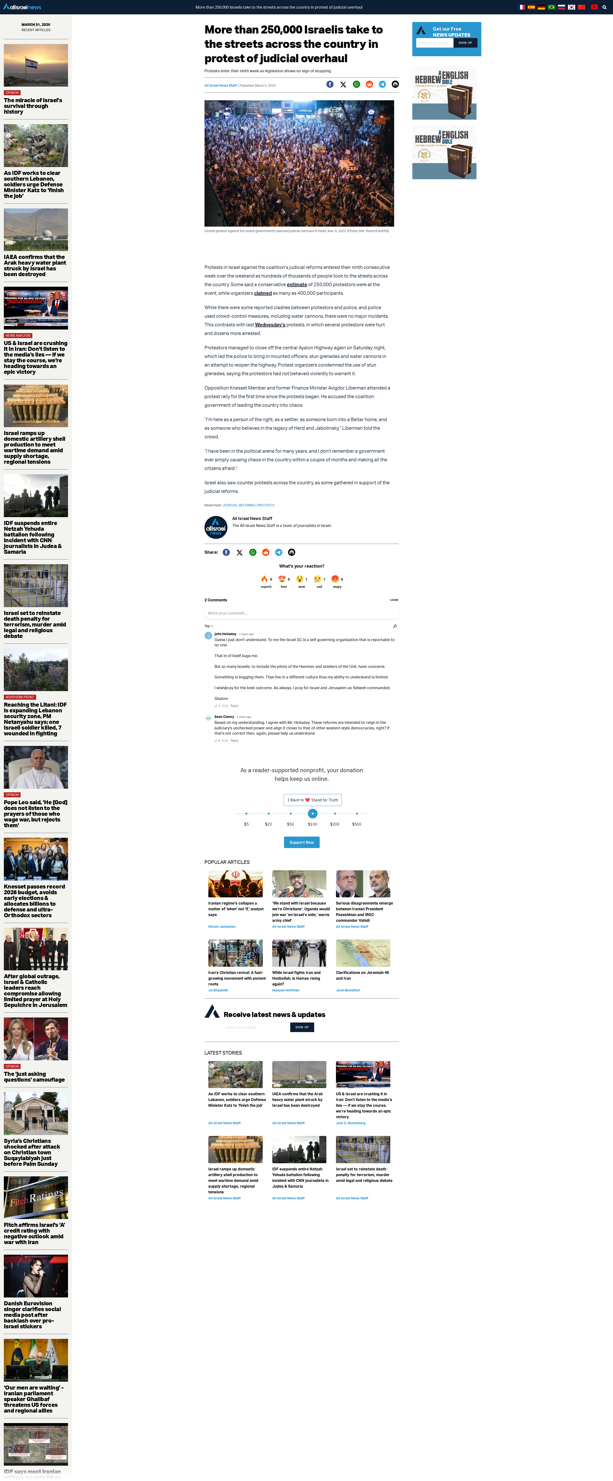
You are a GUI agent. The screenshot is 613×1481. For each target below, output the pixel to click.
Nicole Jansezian (222, 926)
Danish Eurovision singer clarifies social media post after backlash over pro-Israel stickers (32, 1315)
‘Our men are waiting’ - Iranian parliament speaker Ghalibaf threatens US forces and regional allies (33, 1399)
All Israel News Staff (220, 85)
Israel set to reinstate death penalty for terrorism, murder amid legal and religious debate (35, 624)
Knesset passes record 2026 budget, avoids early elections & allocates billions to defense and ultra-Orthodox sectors (34, 901)
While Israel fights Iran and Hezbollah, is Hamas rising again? (296, 978)
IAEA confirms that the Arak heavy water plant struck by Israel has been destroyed (35, 265)
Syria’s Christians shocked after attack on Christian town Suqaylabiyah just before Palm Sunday (32, 1152)
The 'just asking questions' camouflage (34, 1076)
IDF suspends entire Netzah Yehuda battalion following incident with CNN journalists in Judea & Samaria (33, 537)
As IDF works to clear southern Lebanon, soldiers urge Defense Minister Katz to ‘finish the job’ (34, 184)
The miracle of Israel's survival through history (33, 105)
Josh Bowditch (348, 990)
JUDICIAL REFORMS (239, 505)
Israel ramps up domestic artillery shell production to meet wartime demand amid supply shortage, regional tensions (34, 447)
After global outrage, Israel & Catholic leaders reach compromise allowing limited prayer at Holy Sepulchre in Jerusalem (35, 990)
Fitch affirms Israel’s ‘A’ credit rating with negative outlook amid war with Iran (34, 1233)
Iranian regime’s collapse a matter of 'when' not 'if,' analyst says (236, 909)
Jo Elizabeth (218, 990)
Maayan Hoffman (285, 990)
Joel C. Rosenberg (350, 1123)
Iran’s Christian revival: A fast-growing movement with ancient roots (237, 978)
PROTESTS (265, 505)
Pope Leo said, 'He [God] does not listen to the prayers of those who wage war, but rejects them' (36, 814)
